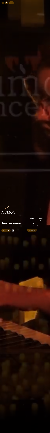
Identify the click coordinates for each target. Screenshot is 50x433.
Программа (5, 230)
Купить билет (31, 230)
